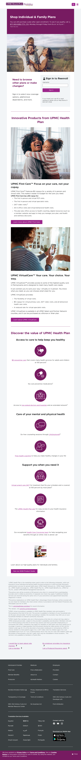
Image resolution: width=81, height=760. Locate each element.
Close (76, 754)
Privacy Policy (22, 752)
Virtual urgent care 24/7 (20, 485)
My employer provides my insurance (56, 643)
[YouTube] (58, 724)
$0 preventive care (19, 360)
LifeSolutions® (54, 434)
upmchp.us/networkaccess (28, 609)
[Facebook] (54, 724)
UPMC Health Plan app (26, 509)
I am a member (14, 648)
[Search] (73, 4)
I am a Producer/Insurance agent (54, 648)
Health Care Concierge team (37, 532)
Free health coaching (23, 456)
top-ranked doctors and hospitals (34, 405)
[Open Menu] (77, 4)
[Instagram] (62, 724)
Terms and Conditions (37, 752)
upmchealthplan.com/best (21, 606)
